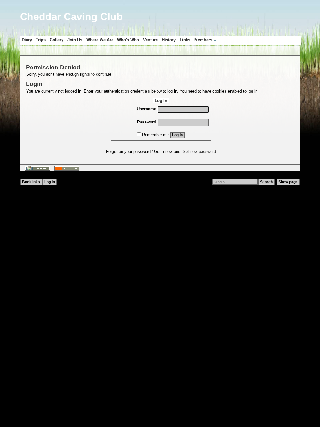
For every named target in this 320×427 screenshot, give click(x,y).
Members (203, 40)
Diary (27, 40)
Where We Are (99, 40)
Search (266, 182)
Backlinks (31, 182)
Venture (150, 40)
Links (185, 40)
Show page (288, 182)
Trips (41, 40)
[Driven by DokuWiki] (36, 169)
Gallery (56, 40)
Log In (177, 135)
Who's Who (128, 40)
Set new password (199, 151)
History (169, 40)
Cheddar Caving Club (71, 16)
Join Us (75, 40)
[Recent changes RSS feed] (65, 169)
